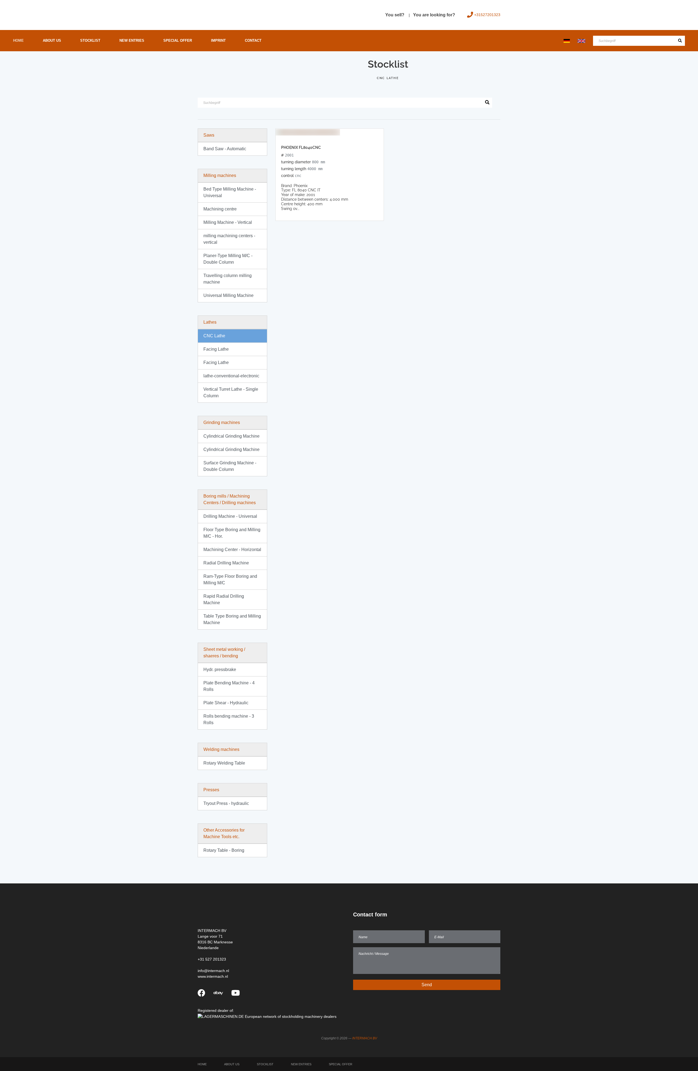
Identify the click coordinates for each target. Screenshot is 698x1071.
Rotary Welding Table (224, 763)
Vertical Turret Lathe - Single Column (230, 392)
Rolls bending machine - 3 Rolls (228, 719)
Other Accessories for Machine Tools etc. (224, 833)
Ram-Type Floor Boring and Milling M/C (230, 579)
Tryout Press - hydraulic (226, 803)
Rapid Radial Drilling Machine (223, 599)
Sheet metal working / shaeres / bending (224, 652)
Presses (211, 789)
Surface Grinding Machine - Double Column (229, 466)
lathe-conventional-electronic (231, 376)
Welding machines (221, 749)
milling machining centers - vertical (229, 239)
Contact (253, 40)
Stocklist (90, 40)
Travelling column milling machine (227, 278)
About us (52, 40)
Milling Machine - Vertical (227, 222)
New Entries (131, 40)
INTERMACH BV (364, 1038)
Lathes (209, 322)
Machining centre (220, 209)
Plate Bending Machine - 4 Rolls (229, 686)
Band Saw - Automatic (224, 148)
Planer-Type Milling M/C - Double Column (227, 258)
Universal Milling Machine (228, 295)
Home (18, 40)
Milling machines (219, 175)
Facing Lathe (216, 349)
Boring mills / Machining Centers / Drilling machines (229, 499)
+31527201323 (487, 15)
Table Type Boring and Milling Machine (232, 619)
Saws (208, 135)
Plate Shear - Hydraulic (225, 702)
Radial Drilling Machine (226, 563)
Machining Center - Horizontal (232, 549)
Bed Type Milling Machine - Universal (229, 192)
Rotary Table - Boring (223, 850)
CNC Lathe (214, 335)
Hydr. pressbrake (219, 669)
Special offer (177, 40)
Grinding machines (221, 422)
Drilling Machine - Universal (230, 516)
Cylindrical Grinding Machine (231, 436)
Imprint (218, 40)
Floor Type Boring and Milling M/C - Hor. (231, 532)
